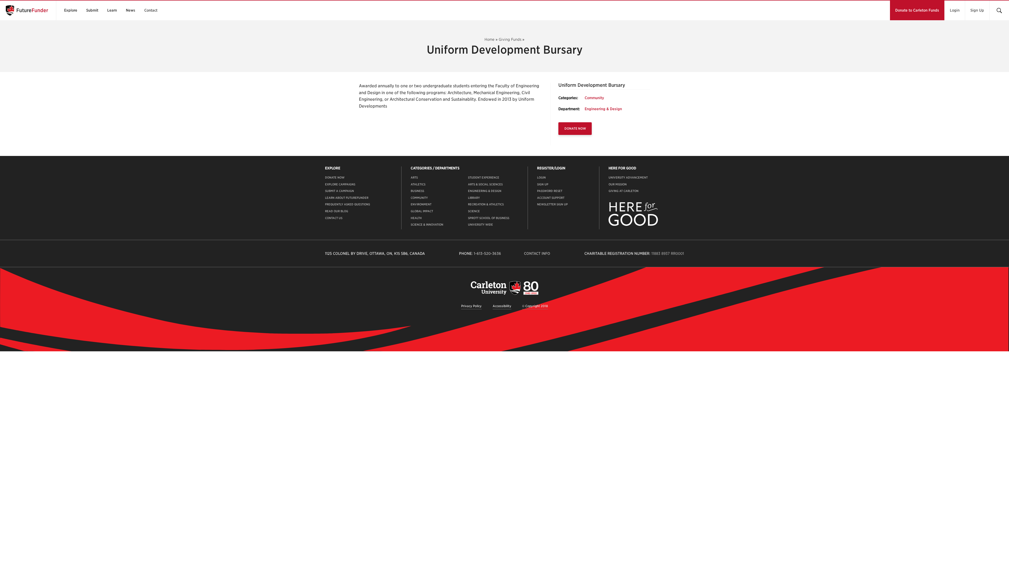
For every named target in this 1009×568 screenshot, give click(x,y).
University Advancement (628, 177)
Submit (92, 10)
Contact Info (537, 253)
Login (955, 10)
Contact (150, 10)
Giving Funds (510, 39)
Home (490, 39)
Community (594, 98)
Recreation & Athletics (486, 204)
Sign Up (977, 10)
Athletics (418, 184)
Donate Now (575, 128)
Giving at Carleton (624, 191)
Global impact (422, 211)
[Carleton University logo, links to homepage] (504, 288)
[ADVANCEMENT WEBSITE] (633, 225)
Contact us (333, 218)
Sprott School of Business (488, 218)
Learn (112, 10)
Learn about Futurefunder (346, 198)
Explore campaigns (340, 184)
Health (416, 218)
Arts (414, 177)
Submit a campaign (339, 191)
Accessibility (502, 306)
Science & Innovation (427, 224)
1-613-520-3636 (487, 253)
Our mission (618, 184)
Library (474, 198)
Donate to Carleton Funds (917, 10)
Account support (550, 198)
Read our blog (336, 211)
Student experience (483, 177)
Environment (421, 204)
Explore (70, 10)
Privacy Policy (471, 306)
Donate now (334, 177)
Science (474, 211)
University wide (480, 224)
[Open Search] (999, 10)
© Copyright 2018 (535, 306)
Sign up (542, 184)
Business (417, 191)
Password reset (549, 191)
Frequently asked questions (347, 204)
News (130, 10)
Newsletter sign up (552, 204)
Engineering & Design (603, 109)
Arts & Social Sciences (485, 184)
